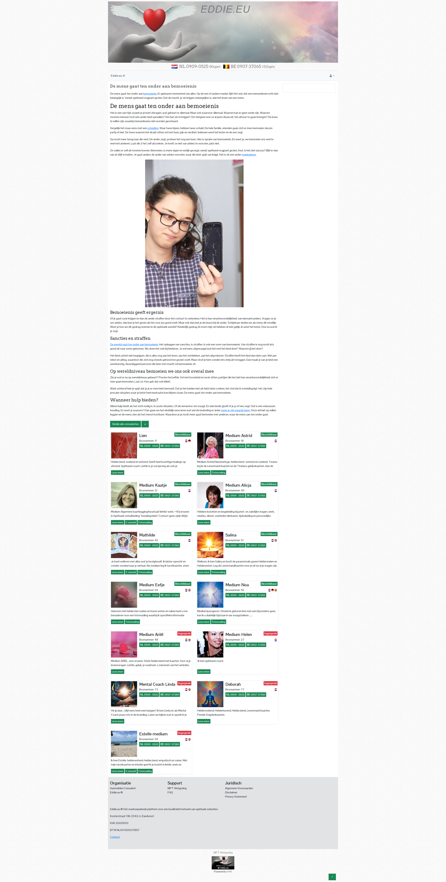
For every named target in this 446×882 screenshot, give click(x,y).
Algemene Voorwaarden (239, 788)
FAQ (170, 792)
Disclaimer (231, 792)
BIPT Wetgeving (177, 788)
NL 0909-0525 (199, 66)
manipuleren (249, 154)
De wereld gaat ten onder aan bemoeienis (134, 344)
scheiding (153, 128)
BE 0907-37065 (253, 66)
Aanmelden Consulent (123, 788)
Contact (115, 837)
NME (229, 871)
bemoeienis (150, 93)
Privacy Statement (236, 796)
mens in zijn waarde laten (235, 410)
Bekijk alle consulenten (125, 424)
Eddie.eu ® (118, 76)
